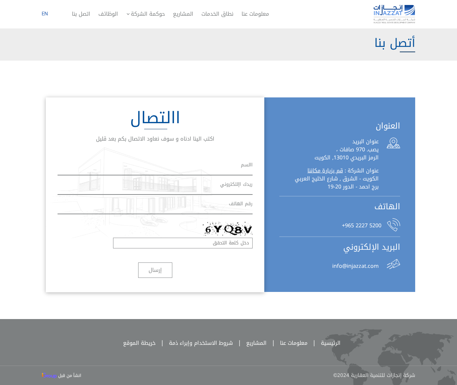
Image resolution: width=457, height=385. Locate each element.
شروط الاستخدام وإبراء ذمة (195, 343)
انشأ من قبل (69, 375)
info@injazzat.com (355, 265)
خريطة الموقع (139, 343)
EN (45, 14)
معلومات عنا (255, 14)
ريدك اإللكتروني (236, 184)
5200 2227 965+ (361, 225)
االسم (247, 164)
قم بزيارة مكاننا (325, 170)
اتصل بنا (81, 14)
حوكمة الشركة (148, 14)
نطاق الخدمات (217, 14)
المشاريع (183, 14)
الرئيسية (324, 343)
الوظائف (108, 14)
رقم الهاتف (241, 203)
